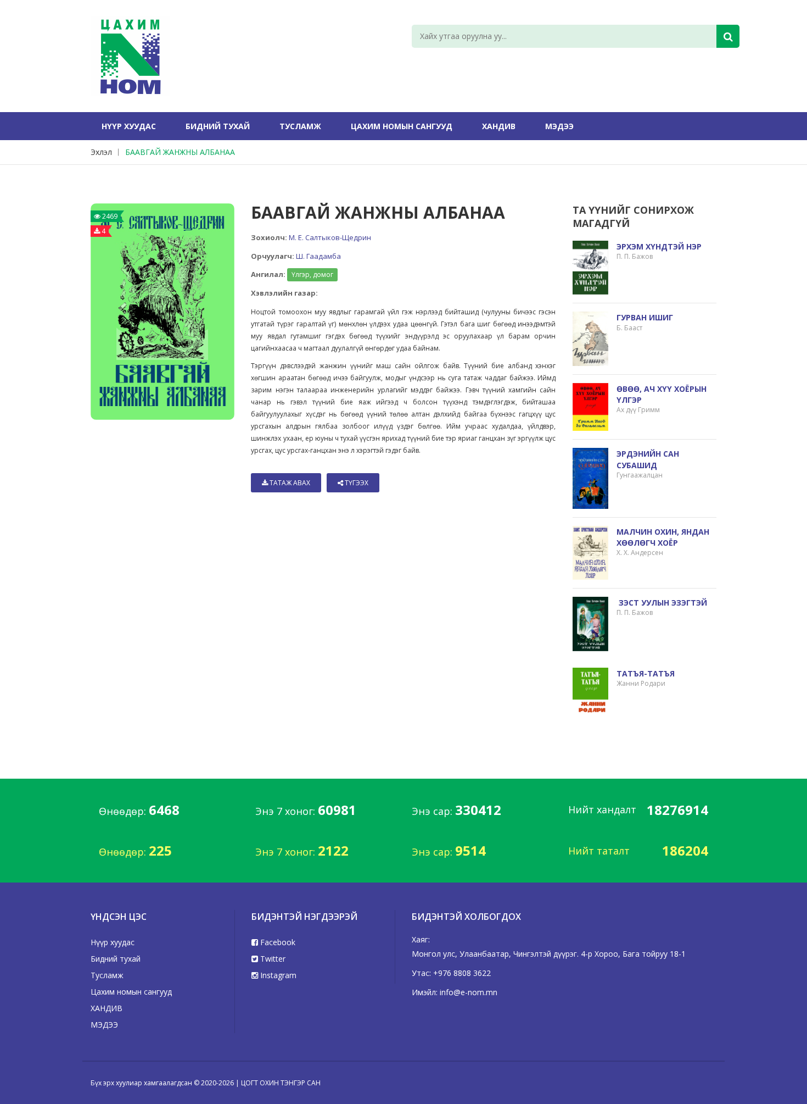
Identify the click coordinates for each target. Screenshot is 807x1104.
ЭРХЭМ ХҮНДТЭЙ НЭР (659, 246)
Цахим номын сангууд (401, 126)
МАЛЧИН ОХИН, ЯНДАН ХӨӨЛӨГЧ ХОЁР (663, 537)
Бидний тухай (218, 126)
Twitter (271, 958)
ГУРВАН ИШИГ (645, 317)
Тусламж (300, 126)
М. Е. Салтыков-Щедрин (330, 237)
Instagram (277, 975)
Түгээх (355, 482)
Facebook (276, 942)
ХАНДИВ (498, 126)
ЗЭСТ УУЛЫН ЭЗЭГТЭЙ (662, 602)
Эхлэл (101, 152)
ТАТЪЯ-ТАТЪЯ (646, 673)
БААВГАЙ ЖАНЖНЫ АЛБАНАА (180, 152)
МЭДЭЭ (559, 126)
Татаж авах (289, 482)
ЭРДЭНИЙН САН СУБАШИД (648, 459)
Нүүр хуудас (129, 126)
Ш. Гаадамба (318, 256)
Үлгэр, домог (312, 274)
